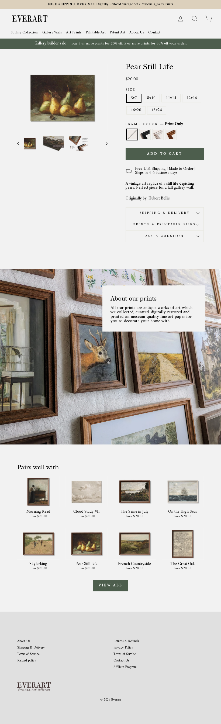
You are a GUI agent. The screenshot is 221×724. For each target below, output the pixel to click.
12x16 (192, 98)
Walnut (170, 134)
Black (145, 134)
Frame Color (154, 124)
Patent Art (117, 32)
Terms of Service (28, 654)
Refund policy (26, 661)
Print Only (132, 134)
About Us (136, 32)
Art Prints (74, 32)
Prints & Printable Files (164, 224)
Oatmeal (158, 134)
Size (131, 90)
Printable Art (96, 32)
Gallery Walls (52, 32)
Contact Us (121, 661)
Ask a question (164, 236)
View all (110, 585)
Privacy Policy (123, 648)
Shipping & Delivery (165, 213)
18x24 (156, 110)
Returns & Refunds (126, 641)
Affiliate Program (125, 667)
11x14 (171, 98)
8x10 (151, 98)
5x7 (134, 98)
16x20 (136, 110)
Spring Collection (24, 32)
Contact (154, 32)
